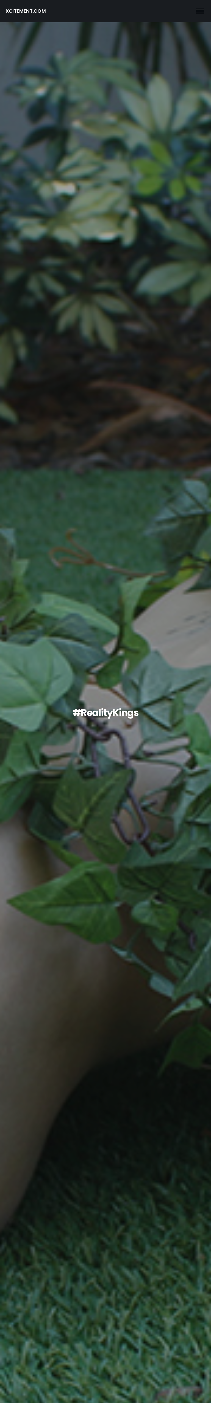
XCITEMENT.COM (25, 10)
